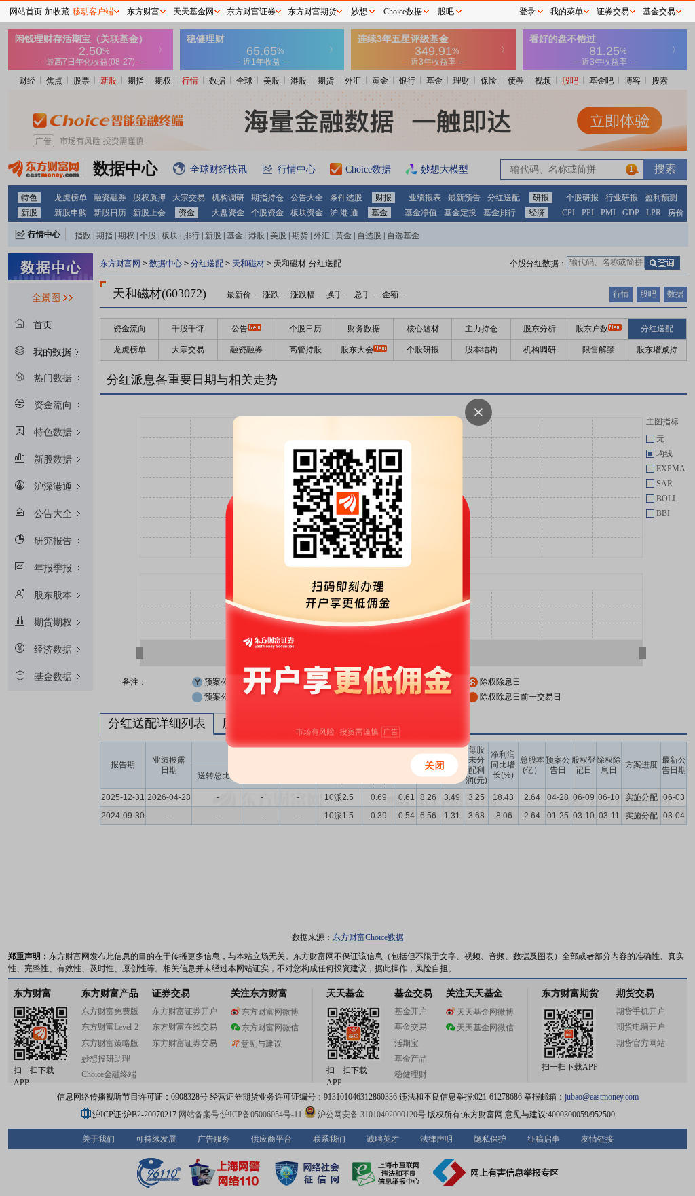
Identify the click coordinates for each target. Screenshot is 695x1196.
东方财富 (143, 11)
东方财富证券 (251, 11)
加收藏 (57, 11)
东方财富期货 (312, 11)
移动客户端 (93, 11)
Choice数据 (402, 11)
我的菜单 (566, 11)
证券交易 (613, 11)
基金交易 (659, 11)
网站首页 (26, 11)
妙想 (359, 11)
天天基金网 (193, 11)
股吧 (446, 11)
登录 (527, 11)
